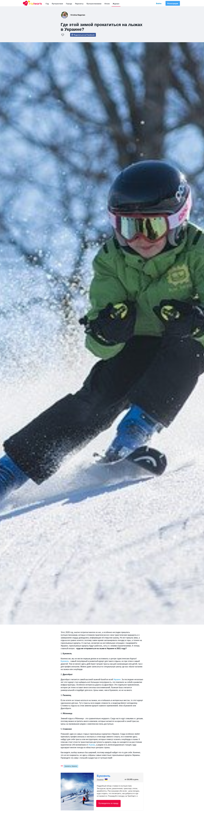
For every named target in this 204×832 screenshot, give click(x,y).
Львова (92, 745)
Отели (107, 4)
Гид (47, 4)
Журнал (116, 4)
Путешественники (94, 4)
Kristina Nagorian (78, 15)
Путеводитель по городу (108, 803)
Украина (100, 779)
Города (69, 4)
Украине (117, 679)
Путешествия (57, 4)
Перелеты (79, 4)
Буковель (65, 661)
